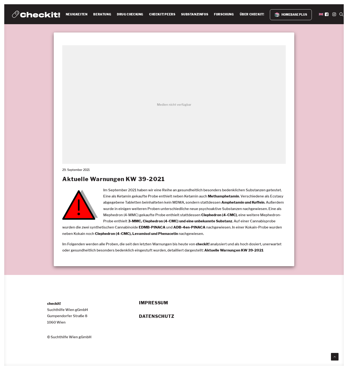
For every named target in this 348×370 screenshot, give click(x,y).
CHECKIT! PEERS (162, 14)
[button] (327, 14)
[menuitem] (76, 14)
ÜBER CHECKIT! (252, 14)
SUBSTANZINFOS (194, 14)
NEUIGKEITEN (77, 14)
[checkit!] (36, 14)
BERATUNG (102, 14)
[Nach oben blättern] (335, 356)
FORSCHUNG (224, 14)
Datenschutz (156, 316)
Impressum (153, 303)
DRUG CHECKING (130, 14)
